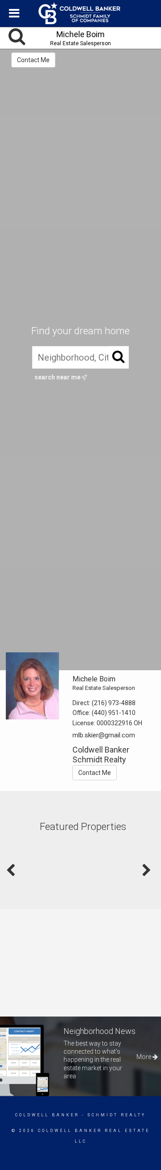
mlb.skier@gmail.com (103, 735)
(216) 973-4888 (114, 702)
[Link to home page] (80, 13)
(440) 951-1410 (114, 712)
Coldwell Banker (47, 1115)
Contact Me (33, 60)
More (144, 1056)
